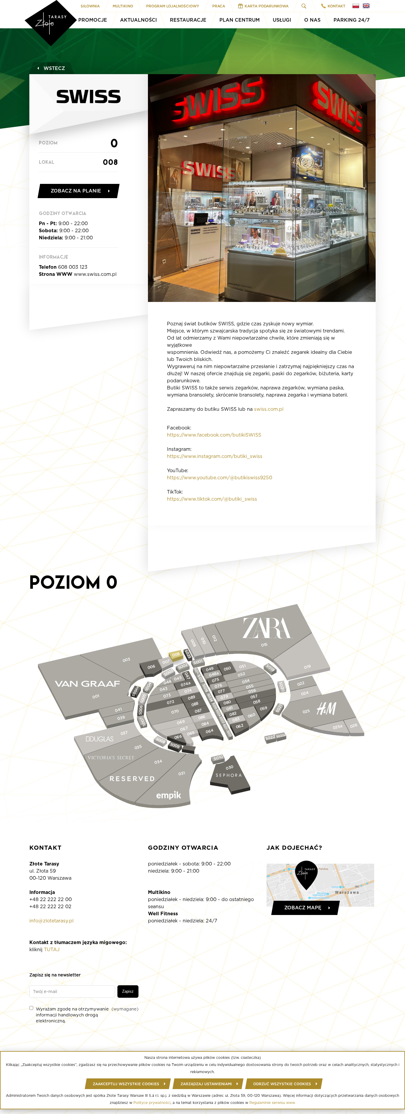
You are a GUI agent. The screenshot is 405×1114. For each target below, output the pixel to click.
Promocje (92, 20)
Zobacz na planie (76, 191)
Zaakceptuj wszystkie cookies (126, 1084)
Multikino (123, 6)
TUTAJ (52, 949)
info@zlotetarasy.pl (51, 921)
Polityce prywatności (151, 1102)
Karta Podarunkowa (266, 6)
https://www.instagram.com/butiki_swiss (214, 456)
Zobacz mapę (302, 908)
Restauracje (188, 20)
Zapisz (128, 991)
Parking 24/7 (352, 20)
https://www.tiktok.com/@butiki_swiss (212, 499)
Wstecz (54, 68)
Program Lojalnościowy (172, 6)
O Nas (312, 20)
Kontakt (336, 6)
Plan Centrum (239, 20)
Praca (218, 6)
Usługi (282, 20)
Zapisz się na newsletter (55, 974)
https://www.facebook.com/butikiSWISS (214, 435)
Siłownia (90, 6)
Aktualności (138, 20)
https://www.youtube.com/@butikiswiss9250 (219, 477)
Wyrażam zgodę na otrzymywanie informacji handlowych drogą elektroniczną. (87, 1014)
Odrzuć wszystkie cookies (282, 1084)
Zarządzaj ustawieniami (206, 1084)
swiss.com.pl (268, 409)
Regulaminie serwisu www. (272, 1102)
